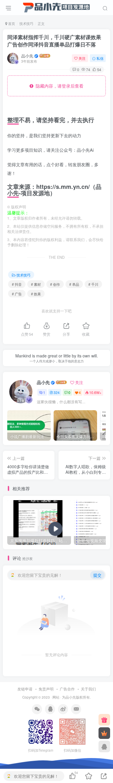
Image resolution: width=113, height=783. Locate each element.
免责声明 (46, 689)
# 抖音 (17, 284)
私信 (99, 58)
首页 (11, 23)
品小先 (27, 56)
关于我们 (88, 689)
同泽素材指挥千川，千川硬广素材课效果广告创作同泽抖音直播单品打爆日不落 (54, 40)
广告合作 (67, 689)
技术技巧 (26, 23)
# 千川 (93, 284)
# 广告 (17, 293)
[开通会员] (104, 733)
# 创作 (55, 284)
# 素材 (36, 284)
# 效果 (36, 293)
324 (57, 392)
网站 (55, 697)
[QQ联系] (104, 746)
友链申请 (24, 689)
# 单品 (74, 284)
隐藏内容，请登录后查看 (58, 86)
